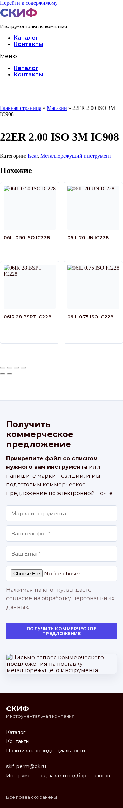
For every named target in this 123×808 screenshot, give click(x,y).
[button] (61, 56)
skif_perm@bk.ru (26, 766)
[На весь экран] (9, 368)
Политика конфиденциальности (45, 751)
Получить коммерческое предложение (61, 631)
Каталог (26, 37)
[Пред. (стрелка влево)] (2, 374)
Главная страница (20, 108)
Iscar (33, 156)
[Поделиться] (16, 368)
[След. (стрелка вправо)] (9, 374)
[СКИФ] (20, 12)
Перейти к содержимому (29, 3)
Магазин (57, 108)
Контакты (28, 44)
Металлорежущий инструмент (75, 156)
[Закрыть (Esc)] (23, 368)
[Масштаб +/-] (2, 368)
